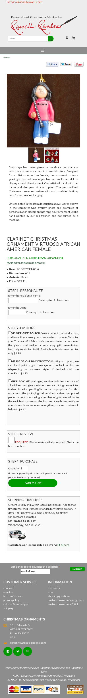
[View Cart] (73, 38)
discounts (54, 588)
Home (6, 57)
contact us (9, 588)
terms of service (13, 596)
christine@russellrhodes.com (28, 642)
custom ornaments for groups (66, 600)
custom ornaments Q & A (63, 604)
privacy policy (11, 600)
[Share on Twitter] (64, 65)
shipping (8, 608)
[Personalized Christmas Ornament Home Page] (43, 25)
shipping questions (59, 596)
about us (8, 592)
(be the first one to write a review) (26, 262)
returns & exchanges (15, 604)
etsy (50, 592)
